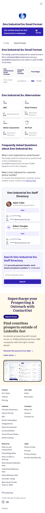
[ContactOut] (12, 3)
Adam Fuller (19, 202)
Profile (6, 43)
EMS (5, 107)
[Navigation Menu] (41, 3)
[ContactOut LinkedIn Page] (3, 502)
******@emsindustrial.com (20, 219)
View (22, 210)
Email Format (20, 43)
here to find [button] (31, 180)
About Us (28, 409)
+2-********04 (15, 239)
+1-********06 (15, 216)
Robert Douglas (20, 226)
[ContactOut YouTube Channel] (7, 502)
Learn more (8, 355)
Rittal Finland (31, 107)
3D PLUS (28, 127)
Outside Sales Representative (23, 205)
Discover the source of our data (17, 351)
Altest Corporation (11, 127)
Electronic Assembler (20, 228)
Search (22, 281)
